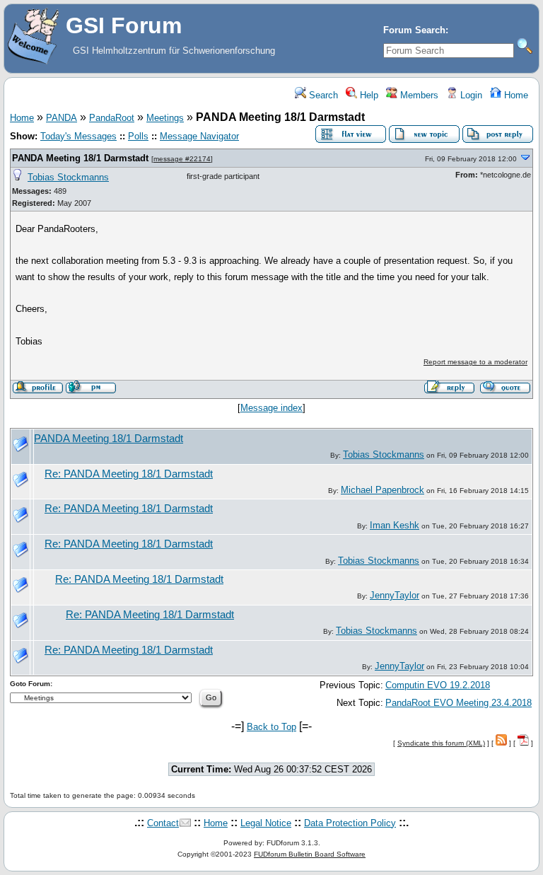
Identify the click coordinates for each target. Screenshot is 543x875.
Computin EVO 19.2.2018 (437, 685)
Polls (138, 136)
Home (514, 95)
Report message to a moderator (475, 362)
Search (322, 95)
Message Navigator (199, 136)
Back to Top (271, 727)
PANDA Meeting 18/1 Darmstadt (80, 158)
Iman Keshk (394, 525)
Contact (163, 823)
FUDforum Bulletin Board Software (310, 854)
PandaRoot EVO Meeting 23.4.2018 (458, 702)
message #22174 (182, 159)
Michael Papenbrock (382, 490)
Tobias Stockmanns (68, 177)
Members (417, 95)
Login (469, 95)
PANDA (61, 117)
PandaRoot (111, 117)
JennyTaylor (394, 595)
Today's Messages (78, 136)
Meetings (165, 117)
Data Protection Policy (350, 823)
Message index (271, 407)
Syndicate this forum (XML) (441, 743)
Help (367, 95)
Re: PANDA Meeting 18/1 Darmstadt (129, 474)
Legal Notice (265, 823)
